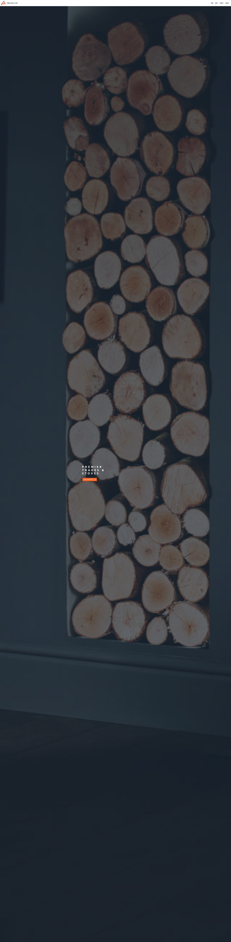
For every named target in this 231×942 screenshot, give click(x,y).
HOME (212, 3)
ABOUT (216, 3)
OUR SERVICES (88, 479)
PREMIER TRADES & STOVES (12, 3)
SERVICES (221, 3)
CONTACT (227, 3)
